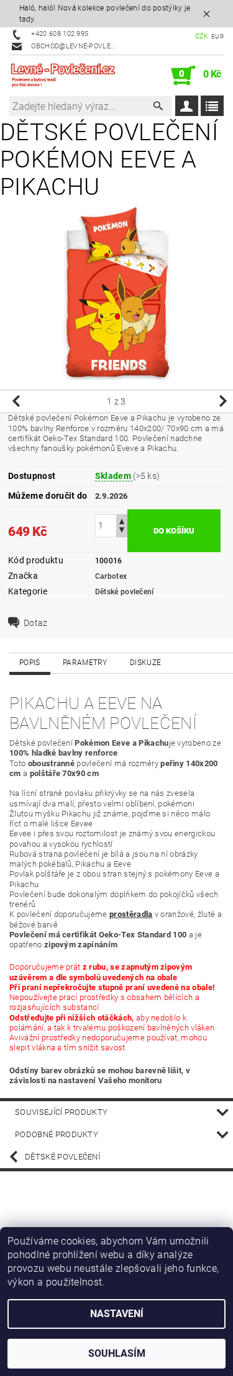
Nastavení (117, 1314)
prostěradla (131, 914)
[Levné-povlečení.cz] (63, 76)
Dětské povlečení (124, 591)
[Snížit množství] (121, 531)
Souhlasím (116, 1353)
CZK (202, 36)
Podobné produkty (56, 1134)
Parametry (85, 662)
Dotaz (36, 623)
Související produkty (61, 1112)
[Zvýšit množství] (121, 520)
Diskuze (145, 662)
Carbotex (111, 576)
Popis (29, 662)
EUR (217, 36)
